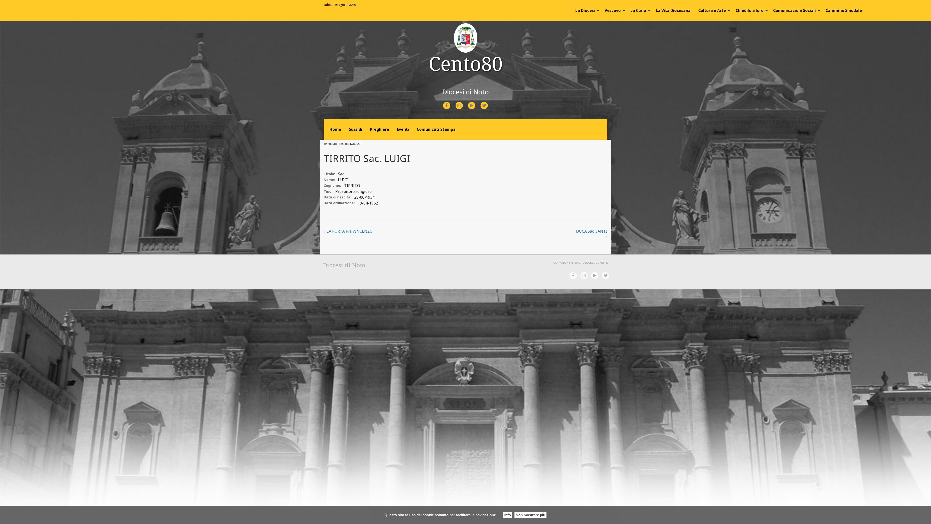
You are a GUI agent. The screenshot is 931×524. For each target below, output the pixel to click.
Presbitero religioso (344, 144)
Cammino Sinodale (844, 10)
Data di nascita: (337, 197)
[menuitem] (586, 10)
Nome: (329, 179)
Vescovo (613, 10)
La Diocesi (585, 10)
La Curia (638, 10)
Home (335, 129)
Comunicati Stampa (436, 129)
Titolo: (329, 174)
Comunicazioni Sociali (794, 10)
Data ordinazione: (339, 203)
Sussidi (355, 129)
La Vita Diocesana (673, 10)
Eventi (403, 129)
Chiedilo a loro (749, 10)
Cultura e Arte (712, 10)
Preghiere (379, 129)
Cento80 (465, 63)
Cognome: (332, 185)
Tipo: (328, 191)
